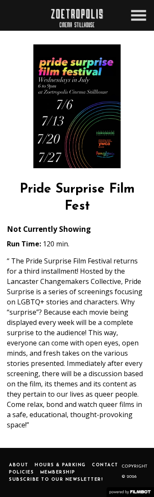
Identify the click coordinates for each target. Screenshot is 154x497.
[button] (139, 15)
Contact (105, 465)
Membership (57, 472)
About (19, 465)
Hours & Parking (60, 465)
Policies (21, 472)
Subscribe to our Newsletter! (56, 479)
